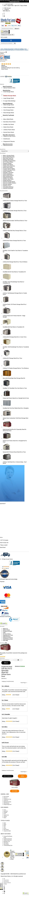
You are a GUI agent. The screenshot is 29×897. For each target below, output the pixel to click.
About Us (7, 10)
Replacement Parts (8, 635)
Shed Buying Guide (8, 639)
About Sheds (6, 630)
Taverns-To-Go (7, 185)
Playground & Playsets (9, 141)
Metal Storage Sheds (8, 104)
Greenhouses (6, 138)
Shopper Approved (7, 804)
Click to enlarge (15, 787)
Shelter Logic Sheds (8, 179)
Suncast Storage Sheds (9, 181)
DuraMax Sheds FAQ (8, 838)
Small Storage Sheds (8, 91)
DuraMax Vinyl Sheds (8, 124)
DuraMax (5, 812)
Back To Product (6, 663)
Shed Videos (6, 844)
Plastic (5, 824)
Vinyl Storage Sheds (8, 110)
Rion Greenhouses (7, 176)
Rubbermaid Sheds (8, 177)
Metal (5, 823)
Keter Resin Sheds (8, 167)
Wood (5, 828)
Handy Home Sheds (8, 127)
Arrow (5, 809)
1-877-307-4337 (9, 4)
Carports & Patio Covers (9, 136)
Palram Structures (7, 174)
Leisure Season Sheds (9, 168)
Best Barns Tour (7, 841)
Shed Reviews (7, 636)
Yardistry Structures (8, 188)
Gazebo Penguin (7, 163)
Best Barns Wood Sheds (9, 121)
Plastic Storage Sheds (8, 107)
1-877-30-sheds (4, 540)
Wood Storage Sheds (8, 112)
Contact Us (6, 800)
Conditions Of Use (7, 799)
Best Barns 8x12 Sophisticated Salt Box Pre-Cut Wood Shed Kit (13, 49)
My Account (8, 8)
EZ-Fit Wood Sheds (8, 162)
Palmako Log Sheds (8, 172)
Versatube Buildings (8, 187)
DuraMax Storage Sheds (9, 160)
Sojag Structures (7, 180)
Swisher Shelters (7, 184)
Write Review (22, 776)
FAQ (4, 632)
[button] (1, 886)
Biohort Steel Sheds (8, 159)
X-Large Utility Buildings (9, 101)
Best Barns (6, 811)
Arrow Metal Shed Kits (8, 157)
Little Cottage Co (7, 171)
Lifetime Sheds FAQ (8, 840)
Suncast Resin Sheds (8, 132)
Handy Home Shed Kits (9, 166)
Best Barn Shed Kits (8, 158)
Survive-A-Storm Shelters (9, 183)
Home (2, 49)
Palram (5, 817)
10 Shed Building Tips (8, 845)
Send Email (2, 547)
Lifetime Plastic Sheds (9, 129)
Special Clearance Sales (9, 87)
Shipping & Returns (8, 637)
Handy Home (6, 815)
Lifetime (5, 816)
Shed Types (6, 842)
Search (17, 28)
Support (7, 9)
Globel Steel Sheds (8, 164)
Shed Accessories (8, 145)
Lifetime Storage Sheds (9, 170)
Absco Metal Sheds (8, 119)
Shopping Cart (7, 34)
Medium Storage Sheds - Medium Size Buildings (14, 49)
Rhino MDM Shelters (8, 175)
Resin (5, 825)
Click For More (3, 59)
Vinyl (4, 826)
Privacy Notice (7, 634)
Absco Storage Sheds (8, 155)
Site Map (5, 640)
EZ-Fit (5, 813)
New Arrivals (6, 829)
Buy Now (14, 791)
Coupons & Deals (7, 631)
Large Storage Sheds (8, 98)
